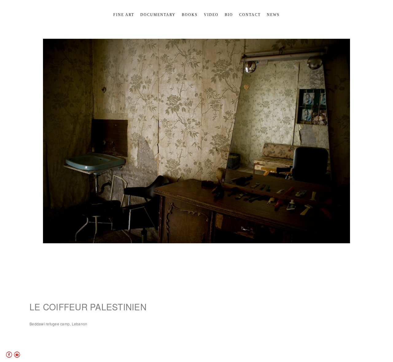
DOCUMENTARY (158, 15)
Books (190, 15)
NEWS (273, 15)
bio (229, 15)
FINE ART (123, 15)
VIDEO (211, 15)
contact (250, 15)
